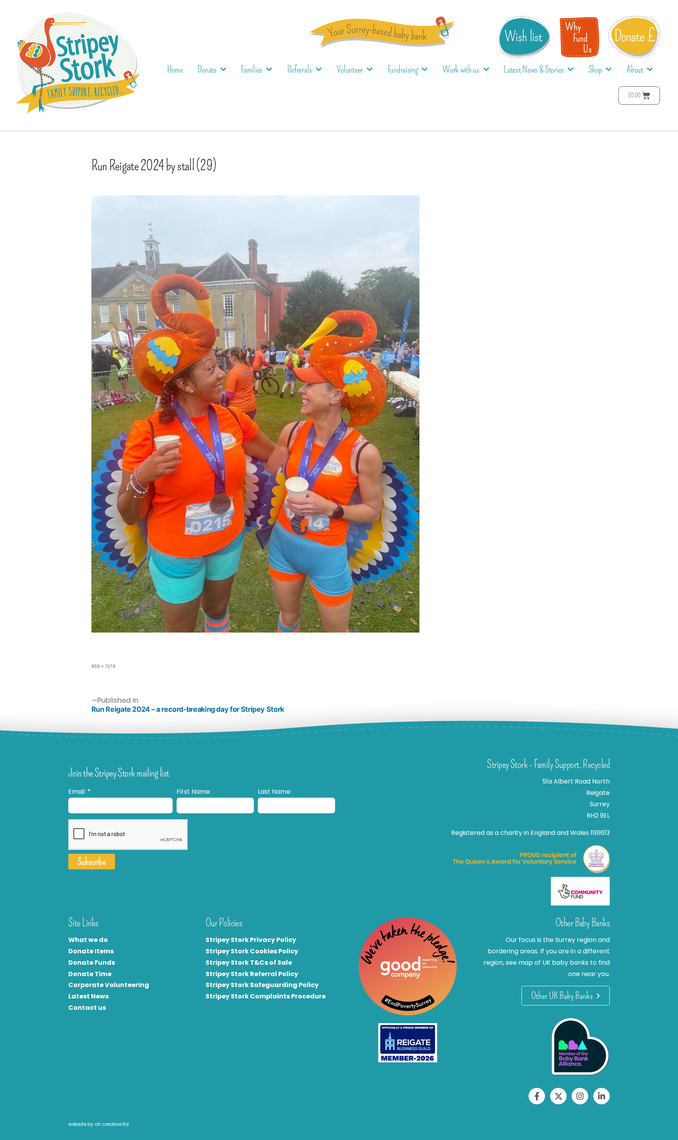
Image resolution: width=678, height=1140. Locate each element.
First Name (193, 791)
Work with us (461, 69)
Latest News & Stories (534, 69)
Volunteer (350, 69)
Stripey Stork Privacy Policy (251, 939)
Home (175, 69)
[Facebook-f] (537, 1096)
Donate (206, 69)
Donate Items (91, 951)
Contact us (87, 1007)
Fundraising (403, 69)
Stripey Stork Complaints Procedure (266, 996)
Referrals (299, 69)
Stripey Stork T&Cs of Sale (249, 962)
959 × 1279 (103, 666)
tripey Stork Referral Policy (254, 973)
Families (251, 69)
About (635, 69)
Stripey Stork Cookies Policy (252, 951)
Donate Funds (91, 962)
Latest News (88, 996)
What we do (88, 939)
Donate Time (89, 973)
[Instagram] (580, 1096)
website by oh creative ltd (98, 1124)
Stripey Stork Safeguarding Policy (262, 984)
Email (77, 791)
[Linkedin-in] (601, 1096)
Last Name (274, 791)
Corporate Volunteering (108, 984)
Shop (595, 69)
